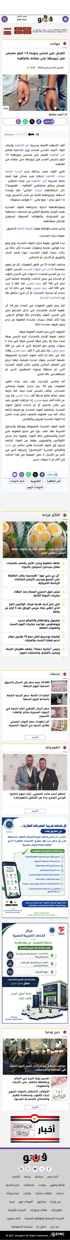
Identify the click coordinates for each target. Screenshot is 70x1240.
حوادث (42, 1185)
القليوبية (35, 481)
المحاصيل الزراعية (50, 297)
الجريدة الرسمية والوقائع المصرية (44, 1218)
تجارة (8, 445)
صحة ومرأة (12, 1193)
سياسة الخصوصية (21, 1226)
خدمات (60, 1193)
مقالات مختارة (43, 1193)
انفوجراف (56, 1210)
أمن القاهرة (22, 145)
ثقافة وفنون (57, 1185)
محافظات (28, 1185)
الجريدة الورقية (17, 1210)
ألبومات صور (26, 1201)
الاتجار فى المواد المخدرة (38, 269)
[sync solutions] (57, 1236)
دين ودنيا (55, 1201)
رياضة (27, 1176)
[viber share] (14, 474)
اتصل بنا (41, 1226)
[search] (4, 19)
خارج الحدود (12, 1185)
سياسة (39, 1176)
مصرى (30, 283)
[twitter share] (32, 121)
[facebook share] (39, 121)
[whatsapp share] (25, 121)
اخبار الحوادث (17, 481)
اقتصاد (16, 1176)
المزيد (35, 737)
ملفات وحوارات (38, 1210)
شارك (47, 122)
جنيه (38, 283)
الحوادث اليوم (35, 487)
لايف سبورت (13, 1218)
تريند (12, 1201)
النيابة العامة (24, 228)
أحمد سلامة (56, 114)
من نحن (54, 1226)
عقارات (27, 1193)
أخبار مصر (52, 1176)
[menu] (65, 19)
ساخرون (41, 1201)
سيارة (38, 190)
